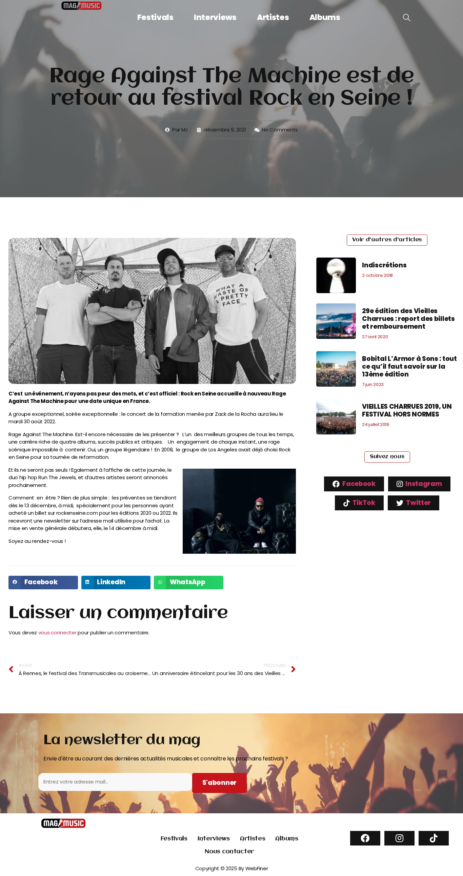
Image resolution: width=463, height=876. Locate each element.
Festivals (155, 17)
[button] (43, 582)
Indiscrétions (384, 265)
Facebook (358, 483)
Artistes (273, 17)
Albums (324, 17)
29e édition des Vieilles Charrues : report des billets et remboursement (408, 318)
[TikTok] (434, 838)
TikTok (363, 502)
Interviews (215, 17)
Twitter (418, 502)
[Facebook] (365, 838)
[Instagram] (399, 838)
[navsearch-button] (407, 18)
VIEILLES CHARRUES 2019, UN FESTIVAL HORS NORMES (406, 410)
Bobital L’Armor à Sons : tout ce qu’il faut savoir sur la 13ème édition (409, 366)
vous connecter (57, 632)
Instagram (423, 483)
